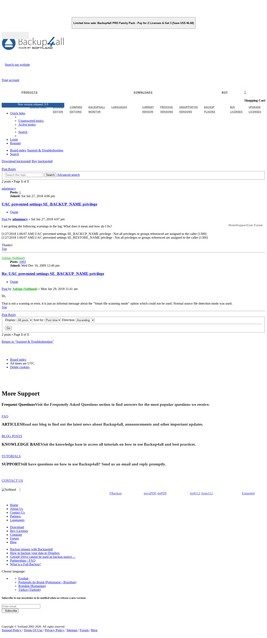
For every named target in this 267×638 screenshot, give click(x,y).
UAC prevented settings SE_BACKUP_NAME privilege (49, 204)
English (23, 578)
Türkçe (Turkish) (29, 589)
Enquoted (248, 493)
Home (14, 505)
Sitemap (72, 630)
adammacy (9, 188)
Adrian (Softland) (13, 258)
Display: (11, 320)
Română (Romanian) (32, 586)
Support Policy (12, 630)
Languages (17, 520)
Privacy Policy (55, 630)
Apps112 (207, 493)
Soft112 (195, 493)
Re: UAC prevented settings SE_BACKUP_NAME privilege (53, 273)
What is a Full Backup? (25, 564)
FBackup (116, 493)
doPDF (162, 493)
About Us (16, 509)
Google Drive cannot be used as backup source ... (42, 557)
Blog (13, 542)
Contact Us (17, 512)
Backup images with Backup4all (31, 549)
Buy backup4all (42, 161)
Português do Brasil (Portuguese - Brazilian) (47, 582)
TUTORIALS (11, 456)
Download (17, 527)
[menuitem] (27, 124)
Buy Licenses (19, 531)
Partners (15, 516)
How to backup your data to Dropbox (35, 553)
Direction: (69, 320)
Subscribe (10, 610)
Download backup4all (16, 161)
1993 (22, 262)
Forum (14, 538)
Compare (16, 534)
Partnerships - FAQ (22, 560)
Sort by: (39, 320)
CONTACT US (12, 480)
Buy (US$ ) (15, 35)
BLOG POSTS (12, 436)
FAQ (5, 416)
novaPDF (150, 493)
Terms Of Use (33, 630)
